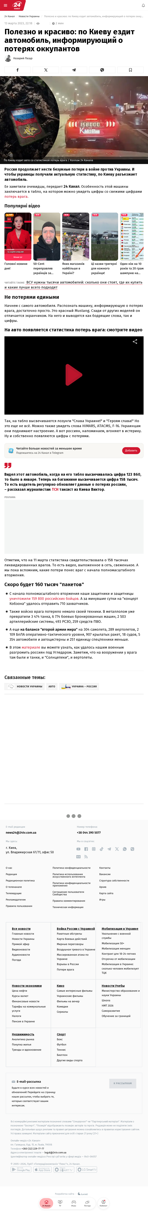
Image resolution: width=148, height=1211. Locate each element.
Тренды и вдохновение (26, 1049)
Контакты (104, 868)
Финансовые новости (25, 1001)
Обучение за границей (116, 1016)
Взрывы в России (68, 964)
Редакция (11, 874)
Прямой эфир (20, 944)
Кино (60, 986)
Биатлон (62, 1055)
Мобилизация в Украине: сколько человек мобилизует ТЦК (120, 969)
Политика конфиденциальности (72, 868)
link (78, 849)
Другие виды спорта (69, 1060)
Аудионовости (21, 954)
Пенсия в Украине (23, 1021)
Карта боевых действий (72, 939)
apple (42, 1169)
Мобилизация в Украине (120, 929)
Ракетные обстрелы (69, 933)
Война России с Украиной (76, 929)
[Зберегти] (130, 70)
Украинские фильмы (70, 996)
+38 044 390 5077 (89, 833)
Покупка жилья (21, 1044)
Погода (16, 960)
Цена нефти (19, 990)
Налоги (16, 1016)
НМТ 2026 (108, 1005)
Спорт (61, 1034)
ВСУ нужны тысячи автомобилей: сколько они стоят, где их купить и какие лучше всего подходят (73, 284)
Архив (102, 887)
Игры (102, 900)
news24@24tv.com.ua (21, 833)
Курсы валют (20, 996)
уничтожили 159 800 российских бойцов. (44, 599)
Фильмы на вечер (68, 1001)
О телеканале (14, 887)
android (21, 1169)
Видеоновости (21, 949)
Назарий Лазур (23, 58)
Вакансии (104, 874)
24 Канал (9, 16)
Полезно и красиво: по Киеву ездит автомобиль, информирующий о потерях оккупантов (94, 16)
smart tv (64, 1169)
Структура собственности (114, 880)
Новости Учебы (113, 986)
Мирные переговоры (70, 944)
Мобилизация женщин (116, 948)
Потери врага (65, 969)
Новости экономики (27, 986)
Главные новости (23, 933)
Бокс (60, 1039)
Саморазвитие (111, 1010)
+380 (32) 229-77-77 (33, 1148)
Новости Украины (29, 16)
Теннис (61, 1049)
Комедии (62, 1006)
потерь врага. (16, 196)
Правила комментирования (69, 901)
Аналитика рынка (23, 1039)
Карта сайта (106, 893)
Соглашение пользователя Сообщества (68, 893)
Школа (106, 1000)
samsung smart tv (86, 1169)
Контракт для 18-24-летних (119, 953)
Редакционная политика (20, 880)
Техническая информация (68, 907)
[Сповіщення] (143, 5)
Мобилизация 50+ (113, 943)
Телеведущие (14, 893)
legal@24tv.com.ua (55, 1152)
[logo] (17, 5)
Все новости (21, 929)
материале (30, 647)
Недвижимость (23, 1034)
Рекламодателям (16, 900)
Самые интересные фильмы (74, 990)
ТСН (54, 489)
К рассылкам (123, 1083)
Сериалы (62, 1011)
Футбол (61, 1044)
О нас (9, 868)
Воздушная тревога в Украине (76, 949)
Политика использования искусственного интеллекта (69, 875)
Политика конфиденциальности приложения (72, 884)
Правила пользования (19, 906)
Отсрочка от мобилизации (118, 959)
